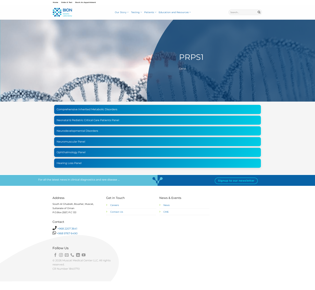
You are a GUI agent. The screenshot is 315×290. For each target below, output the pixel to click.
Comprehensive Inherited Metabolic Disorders (87, 109)
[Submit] (259, 12)
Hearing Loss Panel (69, 163)
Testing (135, 12)
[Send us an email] (67, 255)
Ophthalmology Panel (71, 152)
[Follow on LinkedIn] (78, 255)
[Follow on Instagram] (61, 255)
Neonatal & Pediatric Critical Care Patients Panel (88, 120)
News (166, 205)
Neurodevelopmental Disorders (77, 130)
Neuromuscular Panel (71, 141)
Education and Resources (174, 12)
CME (166, 211)
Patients (149, 12)
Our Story (121, 12)
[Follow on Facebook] (55, 255)
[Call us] (72, 255)
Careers (114, 205)
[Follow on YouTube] (83, 255)
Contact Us (116, 211)
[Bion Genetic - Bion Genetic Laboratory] (62, 12)
